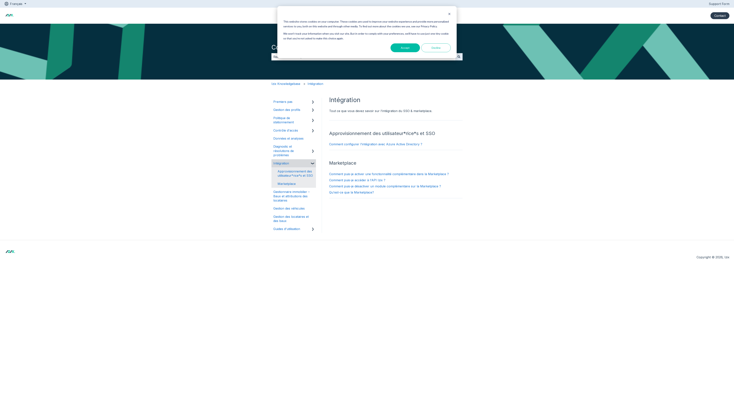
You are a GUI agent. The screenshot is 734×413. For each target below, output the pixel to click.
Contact (720, 16)
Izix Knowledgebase (285, 84)
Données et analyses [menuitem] (288, 138)
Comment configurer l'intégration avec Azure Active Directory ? (375, 144)
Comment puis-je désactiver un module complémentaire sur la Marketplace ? (385, 186)
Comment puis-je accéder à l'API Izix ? (357, 180)
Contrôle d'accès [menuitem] (285, 130)
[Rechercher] (459, 56)
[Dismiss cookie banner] (449, 14)
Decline (436, 47)
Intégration (315, 84)
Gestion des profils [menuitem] (286, 110)
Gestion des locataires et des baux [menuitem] (291, 219)
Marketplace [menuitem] (287, 184)
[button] (313, 102)
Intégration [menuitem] (281, 163)
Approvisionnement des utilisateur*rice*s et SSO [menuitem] (295, 173)
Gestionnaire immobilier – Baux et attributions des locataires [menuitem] (291, 196)
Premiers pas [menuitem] (282, 102)
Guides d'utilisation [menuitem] (286, 229)
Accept (405, 47)
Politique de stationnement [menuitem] (283, 120)
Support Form (719, 4)
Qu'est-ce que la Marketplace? (351, 192)
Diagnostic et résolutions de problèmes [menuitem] (283, 151)
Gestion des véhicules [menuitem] (289, 208)
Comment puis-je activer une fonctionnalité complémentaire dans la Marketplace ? (389, 174)
